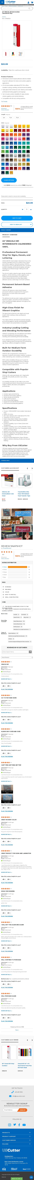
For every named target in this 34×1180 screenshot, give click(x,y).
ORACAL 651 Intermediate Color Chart (8, 494)
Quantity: (4, 209)
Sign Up (22, 1110)
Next (17, 1030)
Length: (5, 114)
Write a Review (5, 109)
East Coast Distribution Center (16, 1163)
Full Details (4, 101)
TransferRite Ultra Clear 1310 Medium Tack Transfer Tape (24, 494)
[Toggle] (2, 2)
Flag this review (7, 689)
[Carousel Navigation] (30, 468)
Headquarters (16, 1157)
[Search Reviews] (30, 652)
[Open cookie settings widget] (31, 1177)
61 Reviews (4, 108)
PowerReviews (7, 548)
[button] (17, 4)
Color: (5, 123)
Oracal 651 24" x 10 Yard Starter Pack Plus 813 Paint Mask (25, 1065)
